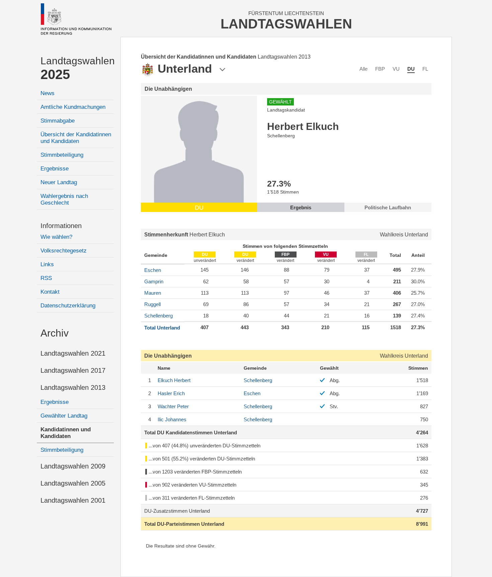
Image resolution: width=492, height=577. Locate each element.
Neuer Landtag (58, 182)
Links (47, 264)
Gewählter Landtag (63, 416)
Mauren (152, 293)
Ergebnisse (54, 168)
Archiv (54, 333)
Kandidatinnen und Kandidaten (65, 432)
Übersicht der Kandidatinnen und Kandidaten (75, 137)
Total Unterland (162, 328)
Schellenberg (158, 315)
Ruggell (152, 304)
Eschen (152, 270)
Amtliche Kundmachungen (72, 107)
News (47, 93)
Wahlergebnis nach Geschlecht (64, 199)
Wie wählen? (56, 237)
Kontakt (50, 292)
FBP (380, 69)
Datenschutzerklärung (67, 305)
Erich (171, 393)
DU (411, 69)
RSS (46, 278)
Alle (363, 69)
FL (425, 69)
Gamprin (153, 281)
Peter (173, 406)
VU (396, 69)
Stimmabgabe (57, 121)
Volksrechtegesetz (63, 250)
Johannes (172, 419)
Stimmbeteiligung (61, 155)
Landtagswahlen (77, 68)
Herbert (174, 380)
